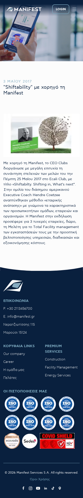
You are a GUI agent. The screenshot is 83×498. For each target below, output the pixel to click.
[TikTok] (53, 488)
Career (8, 362)
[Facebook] (23, 488)
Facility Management (61, 367)
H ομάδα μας (13, 370)
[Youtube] (38, 488)
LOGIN (61, 9)
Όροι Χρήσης (40, 479)
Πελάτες (10, 378)
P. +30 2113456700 (17, 309)
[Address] (59, 488)
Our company (14, 354)
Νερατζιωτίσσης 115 (19, 325)
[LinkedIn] (46, 488)
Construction (55, 359)
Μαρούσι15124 (15, 333)
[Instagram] (31, 488)
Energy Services (58, 375)
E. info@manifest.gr (19, 317)
